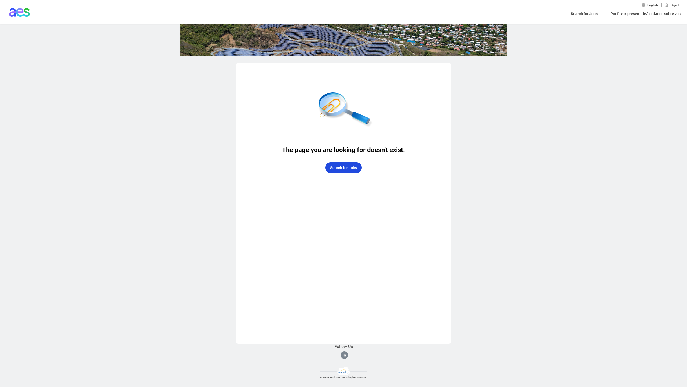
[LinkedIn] (344, 355)
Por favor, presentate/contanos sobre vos (646, 14)
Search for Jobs (584, 14)
